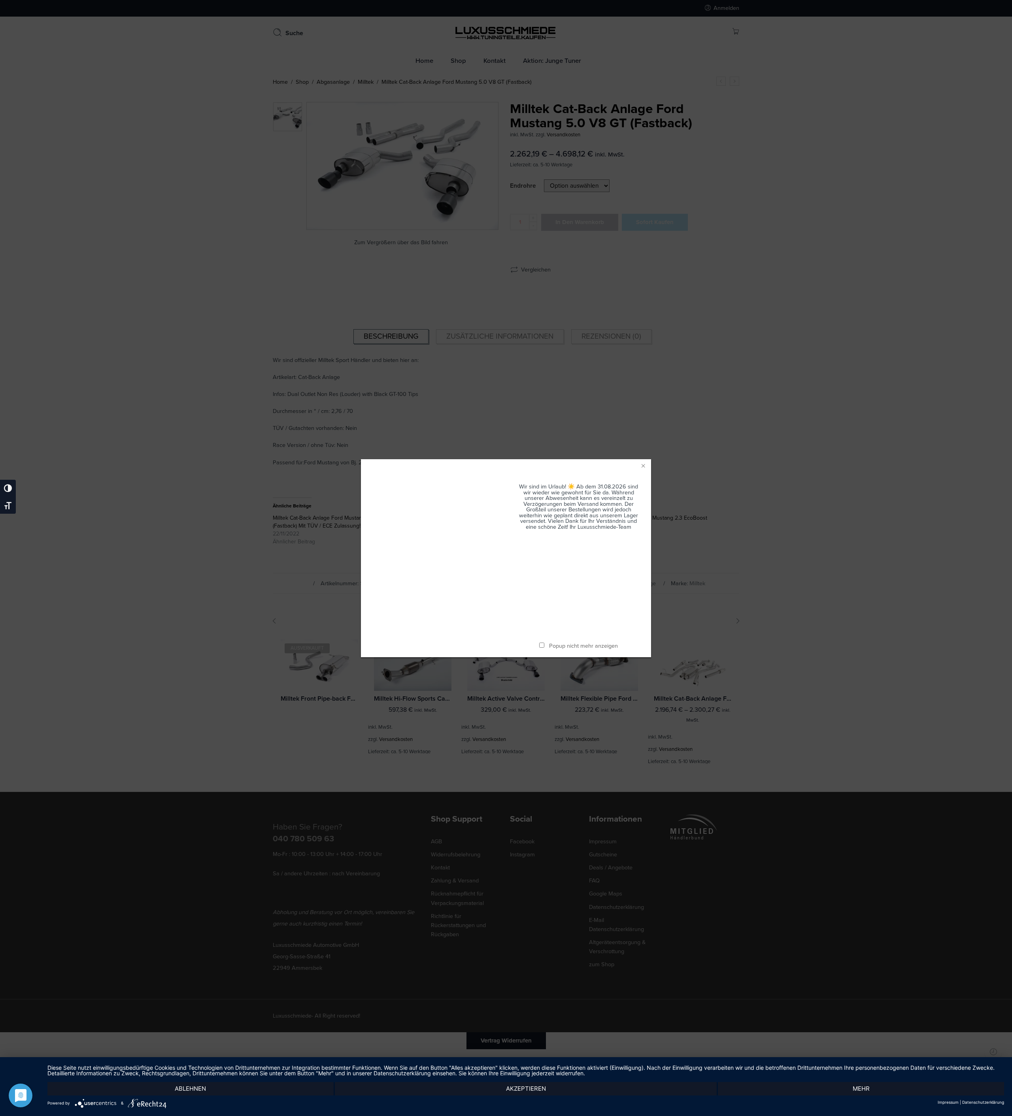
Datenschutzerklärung (983, 1102)
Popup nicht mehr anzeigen (583, 646)
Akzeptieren (526, 1088)
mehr (861, 1088)
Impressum (948, 1102)
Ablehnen (190, 1088)
